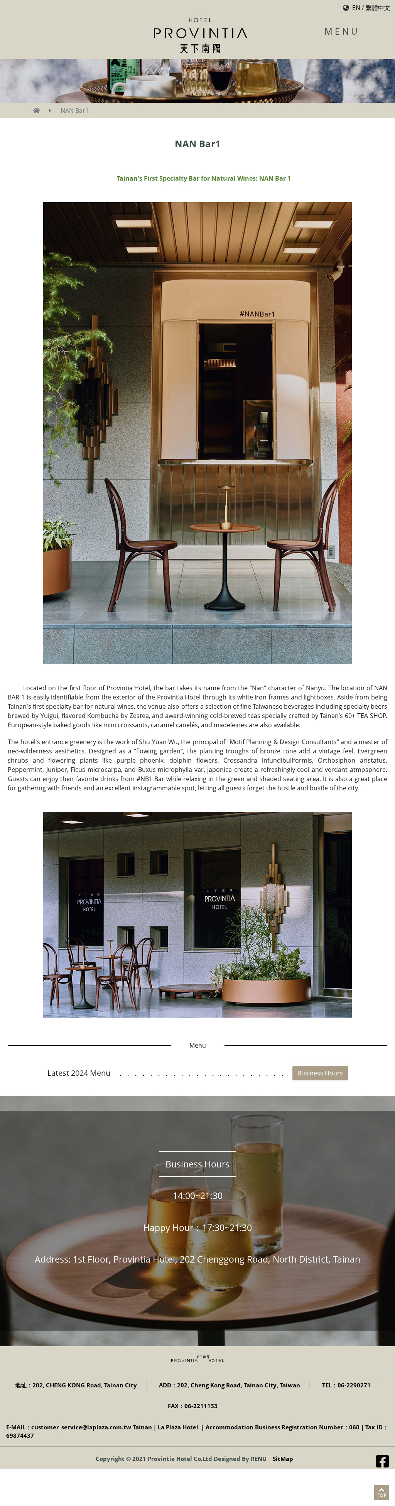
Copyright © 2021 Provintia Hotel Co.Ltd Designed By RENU (181, 1458)
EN (356, 7)
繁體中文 (378, 7)
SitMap (283, 1458)
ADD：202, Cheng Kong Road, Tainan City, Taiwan (229, 1385)
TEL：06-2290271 (346, 1385)
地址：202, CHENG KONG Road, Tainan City (76, 1385)
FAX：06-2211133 (193, 1406)
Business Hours (320, 1073)
